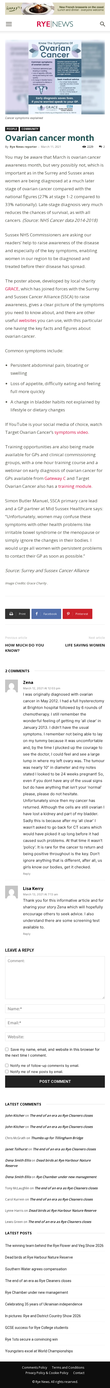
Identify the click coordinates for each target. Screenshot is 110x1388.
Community (29, 129)
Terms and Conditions (68, 1367)
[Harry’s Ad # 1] (55, 9)
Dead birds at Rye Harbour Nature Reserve (62, 1210)
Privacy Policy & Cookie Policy (47, 1373)
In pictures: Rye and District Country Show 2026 (43, 1316)
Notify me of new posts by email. (36, 1072)
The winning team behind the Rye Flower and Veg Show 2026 (54, 1246)
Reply (26, 873)
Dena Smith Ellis (18, 1160)
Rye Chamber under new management (66, 1177)
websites (28, 320)
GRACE (12, 289)
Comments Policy (34, 1367)
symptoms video (71, 432)
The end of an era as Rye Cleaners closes (61, 1115)
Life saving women (85, 645)
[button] (9, 24)
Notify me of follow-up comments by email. (44, 1065)
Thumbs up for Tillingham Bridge (57, 1138)
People (12, 129)
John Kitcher (14, 1115)
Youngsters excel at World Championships (39, 1351)
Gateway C (55, 478)
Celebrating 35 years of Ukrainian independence (43, 1304)
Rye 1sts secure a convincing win (31, 1339)
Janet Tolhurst (16, 1149)
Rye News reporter (23, 147)
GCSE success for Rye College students (36, 1328)
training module (74, 486)
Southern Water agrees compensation (36, 1269)
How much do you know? (24, 647)
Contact (78, 1373)
